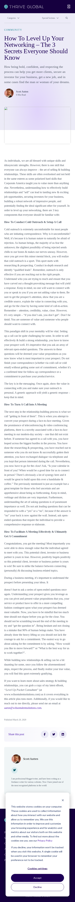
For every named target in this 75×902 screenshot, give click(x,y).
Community (13, 29)
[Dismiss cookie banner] (63, 800)
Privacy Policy (45, 840)
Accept (37, 877)
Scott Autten (22, 91)
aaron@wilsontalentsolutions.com (22, 707)
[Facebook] (44, 734)
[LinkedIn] (63, 734)
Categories (11, 18)
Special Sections (48, 18)
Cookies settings (37, 868)
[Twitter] (54, 734)
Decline (37, 887)
